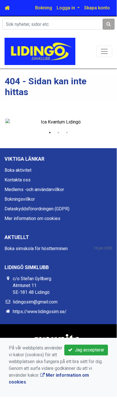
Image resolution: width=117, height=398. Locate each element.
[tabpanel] (58, 122)
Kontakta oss (18, 180)
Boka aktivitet (18, 170)
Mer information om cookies (32, 218)
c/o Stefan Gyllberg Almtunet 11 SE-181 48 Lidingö (32, 285)
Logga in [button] (66, 8)
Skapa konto (97, 8)
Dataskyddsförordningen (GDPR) (37, 208)
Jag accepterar (88, 350)
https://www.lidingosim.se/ (40, 311)
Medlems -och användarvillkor (34, 189)
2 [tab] (58, 132)
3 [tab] (67, 132)
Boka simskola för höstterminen (36, 248)
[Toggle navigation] (104, 51)
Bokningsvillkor (20, 199)
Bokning (43, 8)
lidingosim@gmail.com (35, 302)
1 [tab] (50, 132)
